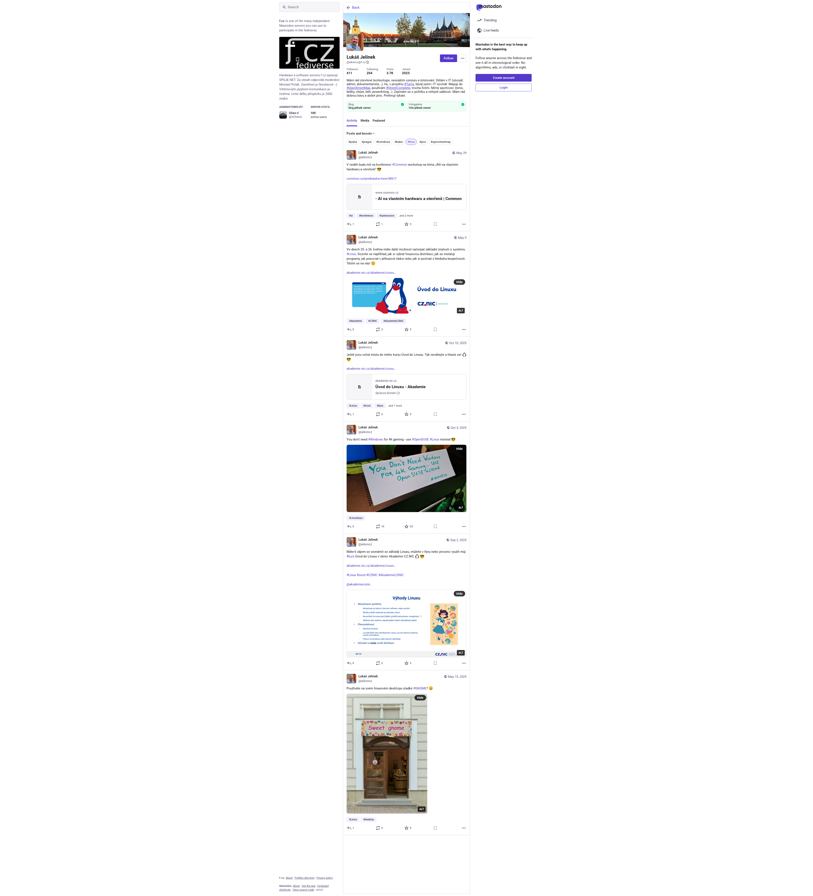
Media (365, 120)
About (289, 877)
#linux (411, 141)
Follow (448, 58)
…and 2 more (405, 215)
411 (349, 73)
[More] (463, 224)
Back (355, 8)
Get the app (308, 886)
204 (369, 73)
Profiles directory (305, 877)
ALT (461, 310)
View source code (303, 889)
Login (504, 87)
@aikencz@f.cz (356, 62)
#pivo (422, 141)
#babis (399, 141)
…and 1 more (394, 405)
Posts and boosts (359, 133)
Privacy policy (325, 877)
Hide (459, 282)
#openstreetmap (441, 141)
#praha (352, 141)
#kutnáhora (383, 141)
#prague (367, 141)
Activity (352, 120)
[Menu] (462, 58)
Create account (503, 78)
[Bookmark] (435, 224)
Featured (379, 120)
